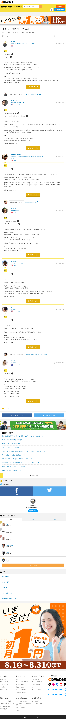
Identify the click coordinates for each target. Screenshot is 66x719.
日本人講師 (3, 687)
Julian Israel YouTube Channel (32, 94)
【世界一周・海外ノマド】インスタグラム (35, 354)
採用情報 (18, 710)
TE (6, 559)
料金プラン (19, 679)
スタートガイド (4, 681)
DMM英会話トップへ (7, 593)
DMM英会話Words (5, 706)
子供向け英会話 (20, 687)
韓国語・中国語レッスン (22, 684)
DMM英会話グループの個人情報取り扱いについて (23, 704)
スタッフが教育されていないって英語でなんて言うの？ (17, 459)
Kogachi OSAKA (10, 545)
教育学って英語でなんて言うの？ (11, 447)
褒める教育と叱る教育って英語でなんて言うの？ (15, 455)
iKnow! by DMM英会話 (5, 701)
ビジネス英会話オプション (23, 689)
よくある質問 (5, 582)
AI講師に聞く (60, 10)
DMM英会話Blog (4, 709)
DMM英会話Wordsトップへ (9, 598)
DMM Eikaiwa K (10, 531)
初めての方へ (5, 576)
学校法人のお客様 (57, 694)
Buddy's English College (31, 202)
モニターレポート (4, 689)
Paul (7, 538)
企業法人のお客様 (57, 689)
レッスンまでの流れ (37, 681)
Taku (7, 552)
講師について (35, 679)
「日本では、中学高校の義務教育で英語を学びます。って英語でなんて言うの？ (23, 451)
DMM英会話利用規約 (21, 701)
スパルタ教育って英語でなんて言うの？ (12, 440)
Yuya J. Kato (9, 524)
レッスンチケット (36, 689)
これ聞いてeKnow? (21, 692)
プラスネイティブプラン (22, 681)
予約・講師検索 (36, 684)
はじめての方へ (4, 679)
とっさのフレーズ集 (37, 703)
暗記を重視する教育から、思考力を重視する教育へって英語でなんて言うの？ (23, 436)
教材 (33, 687)
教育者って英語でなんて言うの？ (11, 443)
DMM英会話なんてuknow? (7, 703)
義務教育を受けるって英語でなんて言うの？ (14, 466)
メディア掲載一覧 (20, 707)
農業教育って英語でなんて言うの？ (11, 470)
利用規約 (4, 587)
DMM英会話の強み (5, 684)
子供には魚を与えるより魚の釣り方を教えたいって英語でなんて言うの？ (22, 462)
